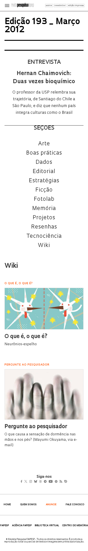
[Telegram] (53, 482)
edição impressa (76, 6)
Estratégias (44, 181)
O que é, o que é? (26, 336)
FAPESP (4, 525)
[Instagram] (33, 482)
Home (7, 504)
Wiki (44, 245)
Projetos (44, 218)
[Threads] (47, 482)
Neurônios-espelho (21, 344)
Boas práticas (44, 153)
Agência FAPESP (22, 525)
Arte (44, 144)
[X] (27, 482)
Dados (44, 162)
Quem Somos (28, 504)
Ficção (44, 190)
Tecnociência (44, 236)
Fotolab (44, 199)
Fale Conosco (75, 504)
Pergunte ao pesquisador (36, 427)
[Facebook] (22, 482)
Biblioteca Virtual (47, 525)
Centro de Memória (75, 525)
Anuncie (51, 504)
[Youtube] (60, 482)
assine (49, 6)
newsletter (60, 6)
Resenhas (44, 227)
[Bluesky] (40, 482)
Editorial (44, 171)
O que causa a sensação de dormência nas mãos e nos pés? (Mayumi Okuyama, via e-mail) (41, 440)
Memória (44, 208)
